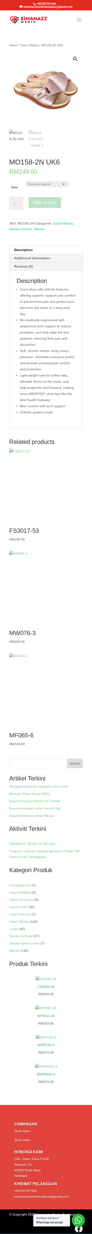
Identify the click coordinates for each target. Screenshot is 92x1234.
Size (14, 187)
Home (13, 45)
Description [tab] (23, 250)
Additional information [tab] (32, 258)
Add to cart (44, 202)
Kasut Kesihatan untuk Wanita (31, 816)
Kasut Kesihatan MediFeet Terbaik (34, 801)
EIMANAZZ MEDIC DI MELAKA (32, 844)
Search (75, 763)
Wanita (39, 229)
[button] (75, 59)
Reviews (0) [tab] (23, 266)
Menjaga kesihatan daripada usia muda (38, 786)
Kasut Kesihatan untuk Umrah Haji (34, 808)
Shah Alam (22, 1131)
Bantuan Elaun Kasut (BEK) (29, 794)
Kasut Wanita (29, 45)
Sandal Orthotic (20, 229)
